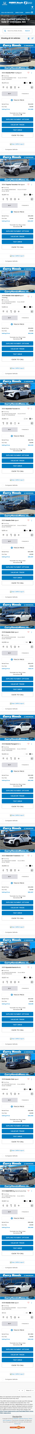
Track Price (19, 100)
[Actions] (31, 72)
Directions (19, 12)
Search (27, 31)
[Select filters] (28, 38)
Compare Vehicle (11, 149)
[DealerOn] (17, 1417)
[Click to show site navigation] (32, 12)
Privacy (26, 1418)
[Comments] (32, 87)
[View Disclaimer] (18, 87)
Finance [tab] (25, 94)
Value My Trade (17, 125)
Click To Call (17, 135)
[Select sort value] (32, 38)
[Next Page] (22, 1390)
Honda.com (17, 1423)
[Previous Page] (19, 1390)
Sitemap (21, 1418)
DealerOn (15, 1418)
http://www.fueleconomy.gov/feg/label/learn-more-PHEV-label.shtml (17, 1412)
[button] (7, 12)
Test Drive (17, 130)
